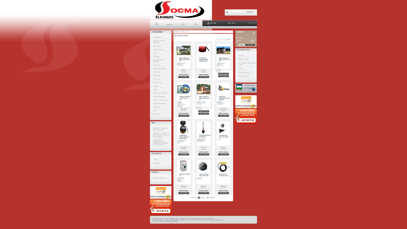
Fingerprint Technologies (171, 221)
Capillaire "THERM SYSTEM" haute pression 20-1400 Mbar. (181, 104)
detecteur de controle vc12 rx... (224, 174)
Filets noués (157, 79)
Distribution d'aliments (160, 68)
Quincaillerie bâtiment (160, 103)
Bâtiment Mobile (158, 49)
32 (207, 197)
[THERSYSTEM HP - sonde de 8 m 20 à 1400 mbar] (184, 89)
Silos (154, 110)
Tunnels (155, 159)
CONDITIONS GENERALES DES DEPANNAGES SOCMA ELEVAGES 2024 (160, 142)
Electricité (156, 72)
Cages (155, 53)
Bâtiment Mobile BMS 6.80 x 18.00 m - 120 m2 (221, 65)
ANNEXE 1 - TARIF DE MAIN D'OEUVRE (160, 129)
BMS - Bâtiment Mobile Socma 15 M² (204, 98)
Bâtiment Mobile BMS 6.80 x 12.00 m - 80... (181, 64)
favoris (196, 24)
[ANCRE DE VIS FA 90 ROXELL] (203, 128)
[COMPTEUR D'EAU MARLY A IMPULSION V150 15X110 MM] (184, 128)
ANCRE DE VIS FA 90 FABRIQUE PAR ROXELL (201, 140)
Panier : (230, 23)
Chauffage (156, 56)
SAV (153, 123)
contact (183, 24)
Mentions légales (243, 59)
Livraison (241, 55)
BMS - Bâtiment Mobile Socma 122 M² (224, 59)
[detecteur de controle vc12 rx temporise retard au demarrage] (223, 166)
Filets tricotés (157, 82)
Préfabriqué (156, 163)
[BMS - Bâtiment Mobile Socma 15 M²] (203, 89)
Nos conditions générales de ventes (198, 218)
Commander (250, 44)
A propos (241, 68)
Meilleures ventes (174, 218)
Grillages (156, 86)
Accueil (156, 24)
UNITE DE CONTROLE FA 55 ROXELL (224, 98)
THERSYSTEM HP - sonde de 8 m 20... (184, 98)
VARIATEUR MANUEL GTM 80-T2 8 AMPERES (180, 179)
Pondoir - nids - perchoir (160, 100)
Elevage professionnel (160, 178)
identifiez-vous (252, 22)
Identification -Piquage (160, 93)
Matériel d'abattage (159, 96)
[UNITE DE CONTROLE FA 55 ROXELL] (223, 89)
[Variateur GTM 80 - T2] (184, 166)
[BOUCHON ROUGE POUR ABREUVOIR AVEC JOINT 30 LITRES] (203, 50)
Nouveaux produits (164, 218)
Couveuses (156, 65)
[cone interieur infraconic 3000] (223, 128)
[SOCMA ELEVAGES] (179, 18)
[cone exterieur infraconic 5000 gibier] (203, 166)
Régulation (156, 107)
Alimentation (157, 46)
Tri (216, 39)
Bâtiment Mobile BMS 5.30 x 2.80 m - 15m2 (201, 103)
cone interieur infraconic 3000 (223, 136)
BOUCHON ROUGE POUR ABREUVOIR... (203, 59)
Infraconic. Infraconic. (199, 178)
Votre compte (213, 23)
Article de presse (243, 76)
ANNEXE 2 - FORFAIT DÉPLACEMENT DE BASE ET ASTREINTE (161, 135)
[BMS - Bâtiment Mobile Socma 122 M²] (223, 50)
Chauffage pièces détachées (158, 60)
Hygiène (155, 89)
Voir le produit (183, 76)
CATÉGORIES (157, 32)
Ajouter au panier (183, 74)
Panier (240, 32)
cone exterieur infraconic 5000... (204, 174)
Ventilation (156, 114)
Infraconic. (219, 139)
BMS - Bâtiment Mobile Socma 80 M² (184, 59)
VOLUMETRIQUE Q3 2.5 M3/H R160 (181, 141)
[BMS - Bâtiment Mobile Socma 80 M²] (184, 50)
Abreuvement (157, 37)
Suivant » (212, 197)
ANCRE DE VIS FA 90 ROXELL (204, 136)
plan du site (170, 24)
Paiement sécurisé (244, 72)
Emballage (156, 75)
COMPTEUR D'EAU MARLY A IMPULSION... (184, 137)
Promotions (155, 218)
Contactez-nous (184, 218)
